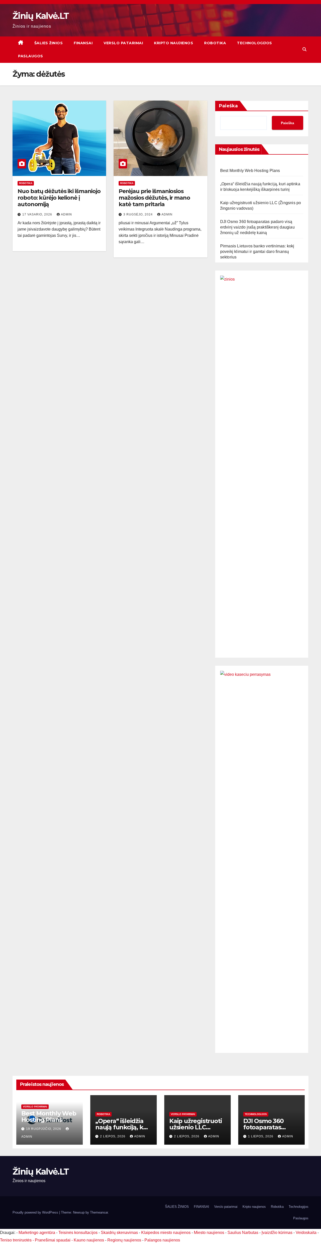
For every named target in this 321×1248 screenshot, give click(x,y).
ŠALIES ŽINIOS (48, 43)
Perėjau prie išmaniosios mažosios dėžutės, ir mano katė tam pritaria (154, 198)
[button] (304, 49)
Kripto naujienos (173, 43)
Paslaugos (30, 56)
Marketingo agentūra (37, 1232)
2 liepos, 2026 (113, 1136)
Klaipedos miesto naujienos (166, 1232)
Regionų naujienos (124, 1240)
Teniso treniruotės (16, 1240)
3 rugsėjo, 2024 (138, 214)
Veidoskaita (306, 1232)
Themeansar (99, 1212)
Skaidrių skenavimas (119, 1232)
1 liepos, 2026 (261, 1136)
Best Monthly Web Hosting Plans (250, 170)
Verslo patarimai (123, 43)
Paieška (228, 106)
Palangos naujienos (162, 1240)
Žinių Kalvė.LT (41, 16)
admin (66, 214)
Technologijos (254, 43)
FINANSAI (83, 43)
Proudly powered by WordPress (36, 1212)
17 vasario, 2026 (37, 214)
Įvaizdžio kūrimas (277, 1232)
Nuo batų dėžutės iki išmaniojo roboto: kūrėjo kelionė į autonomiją (59, 198)
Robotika (215, 43)
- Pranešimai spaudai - (53, 1240)
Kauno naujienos (89, 1240)
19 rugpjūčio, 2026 (44, 1129)
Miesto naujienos (209, 1232)
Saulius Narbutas (242, 1232)
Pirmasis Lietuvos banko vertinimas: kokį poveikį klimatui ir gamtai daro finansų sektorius (257, 251)
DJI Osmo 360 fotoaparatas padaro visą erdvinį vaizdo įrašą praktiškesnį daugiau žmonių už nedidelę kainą (257, 227)
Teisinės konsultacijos (78, 1232)
